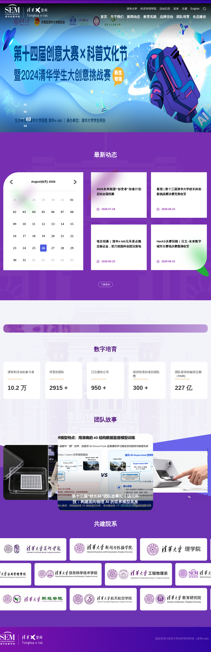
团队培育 (183, 16)
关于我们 (117, 16)
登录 (176, 8)
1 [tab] (26, 104)
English (195, 8)
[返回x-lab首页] (26, 10)
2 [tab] (26, 111)
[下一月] (75, 182)
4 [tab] (29, 126)
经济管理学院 (148, 8)
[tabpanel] (105, 67)
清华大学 (132, 8)
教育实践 (150, 16)
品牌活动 (166, 16)
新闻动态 (133, 16)
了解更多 (105, 284)
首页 (104, 16)
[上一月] (11, 182)
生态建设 (199, 16)
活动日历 (165, 8)
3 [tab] (26, 118)
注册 (184, 8)
